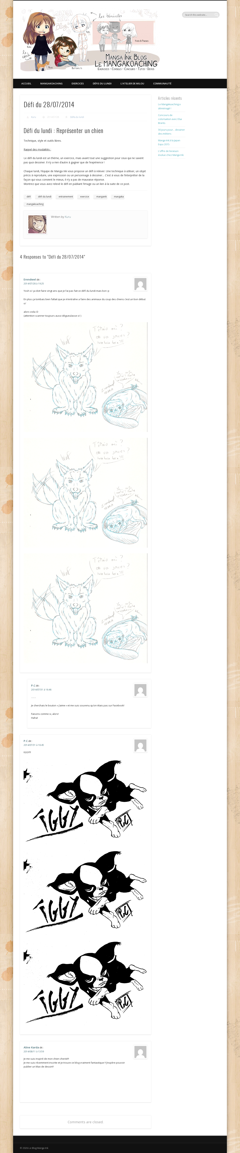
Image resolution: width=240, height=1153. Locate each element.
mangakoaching (35, 204)
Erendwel (30, 279)
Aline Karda (31, 1047)
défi (29, 196)
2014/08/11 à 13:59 (34, 1051)
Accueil (26, 83)
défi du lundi (44, 196)
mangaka (119, 196)
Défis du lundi (102, 83)
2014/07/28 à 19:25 (34, 283)
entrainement (66, 196)
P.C (33, 685)
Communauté (162, 83)
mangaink (101, 196)
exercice (84, 196)
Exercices (78, 83)
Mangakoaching (51, 83)
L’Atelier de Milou (132, 83)
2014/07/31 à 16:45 (34, 745)
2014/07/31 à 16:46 (41, 689)
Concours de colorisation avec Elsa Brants (170, 119)
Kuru (33, 117)
